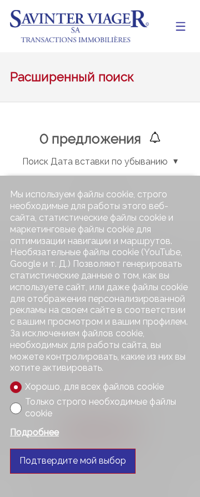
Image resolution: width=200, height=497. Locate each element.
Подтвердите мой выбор (72, 460)
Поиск (35, 161)
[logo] (79, 26)
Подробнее (34, 432)
